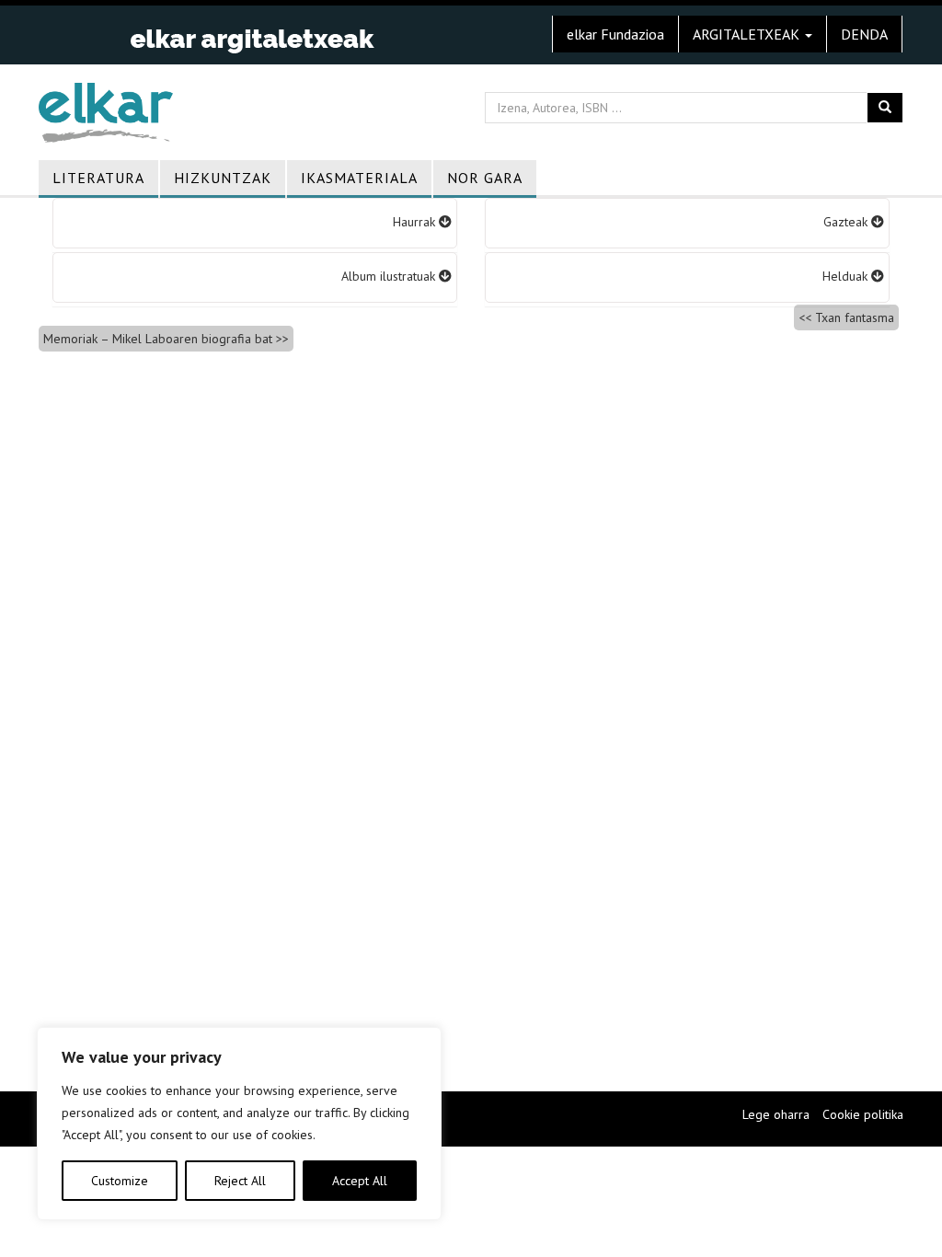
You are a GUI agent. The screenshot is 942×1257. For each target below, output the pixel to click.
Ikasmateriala (359, 177)
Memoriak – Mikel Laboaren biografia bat (157, 338)
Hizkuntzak (222, 177)
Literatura (98, 177)
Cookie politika (862, 1114)
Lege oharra (776, 1114)
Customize (119, 1180)
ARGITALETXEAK (748, 34)
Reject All (240, 1180)
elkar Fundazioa (615, 34)
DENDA (864, 34)
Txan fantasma (854, 317)
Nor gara (485, 177)
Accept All (359, 1180)
